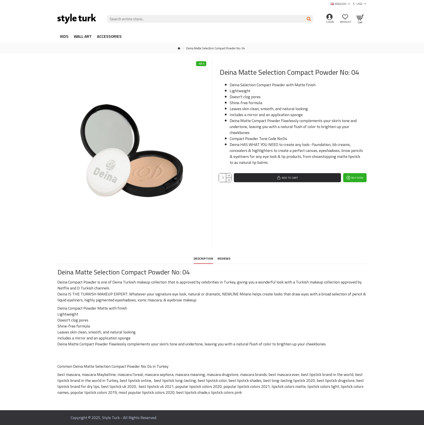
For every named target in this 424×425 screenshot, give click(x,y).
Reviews (224, 259)
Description (203, 259)
